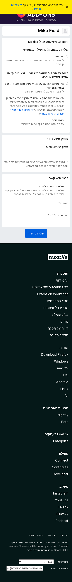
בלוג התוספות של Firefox (50, 287)
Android (62, 382)
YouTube (61, 500)
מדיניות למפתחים (55, 308)
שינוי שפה (62, 561)
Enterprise (60, 441)
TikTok (63, 507)
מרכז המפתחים (57, 301)
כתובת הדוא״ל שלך (56, 215)
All (66, 396)
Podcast (61, 521)
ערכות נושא (35, 20)
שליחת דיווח (36, 233)
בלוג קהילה (60, 315)
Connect (61, 460)
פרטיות (64, 535)
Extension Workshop (52, 294)
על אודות (62, 280)
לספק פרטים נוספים (57, 146)
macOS (62, 368)
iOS (65, 375)
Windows (61, 361)
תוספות (62, 273)
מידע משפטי (36, 535)
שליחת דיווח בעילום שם (50, 186)
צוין (52, 542)
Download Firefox (54, 354)
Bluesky (62, 514)
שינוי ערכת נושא (59, 568)
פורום (64, 321)
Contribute (60, 467)
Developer (60, 474)
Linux (64, 389)
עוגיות (51, 535)
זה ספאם (59, 56)
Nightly (62, 415)
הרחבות (51, 20)
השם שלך (62, 203)
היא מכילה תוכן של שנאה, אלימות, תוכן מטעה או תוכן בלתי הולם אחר (34, 85)
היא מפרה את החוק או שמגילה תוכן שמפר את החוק (35, 98)
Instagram (60, 493)
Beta (64, 422)
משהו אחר (58, 120)
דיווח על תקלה (58, 328)
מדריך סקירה (59, 335)
